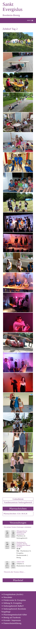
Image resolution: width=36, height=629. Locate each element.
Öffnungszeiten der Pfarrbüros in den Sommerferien (22, 532)
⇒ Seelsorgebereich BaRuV (12, 606)
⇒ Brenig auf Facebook (11, 617)
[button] (29, 20)
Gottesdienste (18, 499)
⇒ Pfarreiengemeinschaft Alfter (14, 614)
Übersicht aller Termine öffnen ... (14, 572)
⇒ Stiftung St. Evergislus (11, 603)
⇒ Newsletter (6, 597)
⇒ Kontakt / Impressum (11, 620)
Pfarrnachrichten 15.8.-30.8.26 (15, 514)
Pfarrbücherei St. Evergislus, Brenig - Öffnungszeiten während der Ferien (23, 545)
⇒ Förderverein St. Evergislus (13, 600)
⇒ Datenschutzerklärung (11, 623)
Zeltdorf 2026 (20, 562)
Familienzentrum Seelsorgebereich (18, 502)
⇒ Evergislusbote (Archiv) (12, 594)
